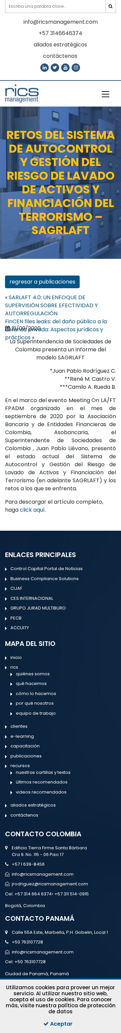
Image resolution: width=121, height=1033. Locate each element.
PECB (16, 618)
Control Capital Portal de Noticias (46, 568)
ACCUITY (19, 628)
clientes (19, 726)
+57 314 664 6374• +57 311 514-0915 (51, 894)
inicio (16, 657)
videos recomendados (41, 792)
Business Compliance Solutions (44, 578)
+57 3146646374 (60, 33)
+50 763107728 (27, 942)
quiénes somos (33, 674)
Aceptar (61, 1024)
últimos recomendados (42, 782)
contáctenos (60, 56)
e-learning (22, 736)
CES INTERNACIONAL (31, 598)
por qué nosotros (35, 703)
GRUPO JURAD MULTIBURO (38, 608)
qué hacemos (31, 683)
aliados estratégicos (60, 44)
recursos (20, 765)
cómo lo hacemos (36, 693)
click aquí (32, 510)
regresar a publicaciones (42, 282)
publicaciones (26, 756)
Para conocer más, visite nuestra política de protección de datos (61, 1005)
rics (14, 667)
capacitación (25, 746)
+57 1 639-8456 (28, 864)
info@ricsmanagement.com (61, 22)
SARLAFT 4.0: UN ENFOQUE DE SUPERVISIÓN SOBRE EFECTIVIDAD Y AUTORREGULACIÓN (51, 305)
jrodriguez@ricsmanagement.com (50, 884)
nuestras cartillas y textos (43, 772)
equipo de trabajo (36, 713)
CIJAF (16, 588)
